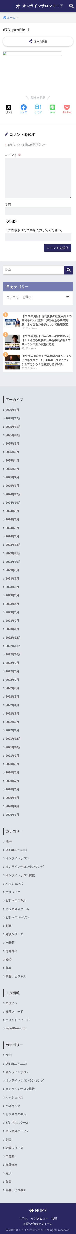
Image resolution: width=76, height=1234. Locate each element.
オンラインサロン (17, 858)
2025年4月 (12, 460)
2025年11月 (13, 426)
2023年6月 (12, 587)
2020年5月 (12, 797)
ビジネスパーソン (17, 917)
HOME (40, 1210)
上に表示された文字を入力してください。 (34, 230)
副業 (8, 925)
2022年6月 (12, 688)
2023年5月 (12, 595)
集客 (8, 967)
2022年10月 (13, 654)
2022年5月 (12, 696)
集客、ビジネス (16, 976)
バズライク (13, 892)
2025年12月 (13, 418)
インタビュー (39, 1218)
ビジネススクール (17, 909)
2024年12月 (13, 494)
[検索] (68, 270)
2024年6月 (12, 528)
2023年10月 (13, 561)
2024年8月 (12, 519)
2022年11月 (13, 646)
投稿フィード (14, 1011)
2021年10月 (13, 747)
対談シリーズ (14, 934)
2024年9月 (12, 511)
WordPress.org (16, 1028)
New (9, 841)
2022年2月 (12, 722)
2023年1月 (12, 629)
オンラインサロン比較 (20, 875)
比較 (54, 1218)
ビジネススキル (16, 900)
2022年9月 (12, 662)
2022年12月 (13, 637)
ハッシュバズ (14, 883)
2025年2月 (12, 477)
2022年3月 (12, 713)
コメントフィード (17, 1020)
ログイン (11, 1003)
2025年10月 (13, 435)
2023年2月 (12, 620)
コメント (13, 154)
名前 (8, 204)
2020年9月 (12, 764)
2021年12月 (13, 738)
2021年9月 (12, 755)
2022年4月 (12, 705)
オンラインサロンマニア (42, 6)
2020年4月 (12, 806)
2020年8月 (12, 772)
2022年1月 (12, 730)
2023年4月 (12, 603)
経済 (8, 959)
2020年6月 (12, 789)
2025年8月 (12, 443)
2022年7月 (12, 679)
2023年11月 (13, 553)
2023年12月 (13, 544)
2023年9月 (12, 570)
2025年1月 (12, 485)
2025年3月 (12, 469)
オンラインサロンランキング (25, 866)
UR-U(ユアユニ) (16, 849)
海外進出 (11, 951)
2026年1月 (12, 409)
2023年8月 (12, 578)
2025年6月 (12, 452)
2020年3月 (12, 814)
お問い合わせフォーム (38, 1223)
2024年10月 (13, 502)
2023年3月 (12, 612)
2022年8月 (12, 671)
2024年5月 (12, 536)
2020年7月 (12, 781)
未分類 (10, 942)
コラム (23, 1218)
